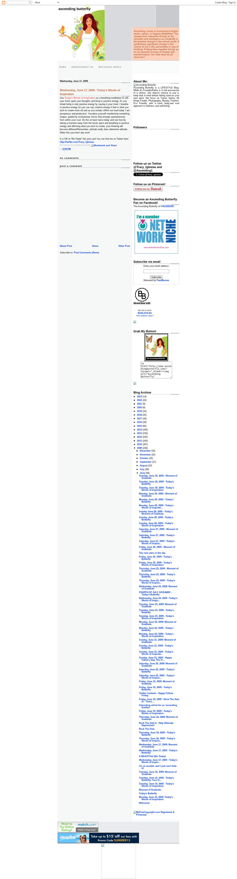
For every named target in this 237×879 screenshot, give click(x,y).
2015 (140, 426)
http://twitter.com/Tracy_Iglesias (77, 142)
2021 (140, 403)
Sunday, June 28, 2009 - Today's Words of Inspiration (156, 524)
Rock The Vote (146, 729)
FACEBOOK (167, 206)
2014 (140, 429)
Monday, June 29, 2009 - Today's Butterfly (156, 500)
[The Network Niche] (156, 253)
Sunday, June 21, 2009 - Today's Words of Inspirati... (156, 652)
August (144, 465)
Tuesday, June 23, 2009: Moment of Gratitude (157, 605)
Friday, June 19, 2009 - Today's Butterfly (155, 688)
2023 (140, 396)
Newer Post (66, 246)
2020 (140, 407)
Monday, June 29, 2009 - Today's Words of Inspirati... (156, 506)
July (142, 469)
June (143, 473)
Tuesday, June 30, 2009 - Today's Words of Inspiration (156, 488)
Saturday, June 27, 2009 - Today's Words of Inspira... (157, 542)
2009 (140, 448)
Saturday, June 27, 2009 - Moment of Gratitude (158, 530)
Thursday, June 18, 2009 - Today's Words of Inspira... (157, 739)
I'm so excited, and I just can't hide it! (157, 767)
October (144, 458)
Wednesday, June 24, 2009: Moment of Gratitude (158, 587)
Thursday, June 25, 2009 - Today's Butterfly (157, 575)
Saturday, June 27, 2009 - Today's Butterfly (157, 536)
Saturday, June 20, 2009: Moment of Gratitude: (158, 664)
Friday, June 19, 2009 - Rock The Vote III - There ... (159, 700)
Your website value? (144, 316)
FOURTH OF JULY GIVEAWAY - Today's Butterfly (155, 593)
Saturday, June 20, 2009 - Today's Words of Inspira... (157, 676)
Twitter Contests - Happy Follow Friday (156, 694)
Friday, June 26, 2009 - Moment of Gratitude (157, 548)
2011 (140, 440)
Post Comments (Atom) (86, 252)
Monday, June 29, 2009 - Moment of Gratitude (158, 494)
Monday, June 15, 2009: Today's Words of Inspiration (156, 798)
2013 (140, 433)
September (146, 462)
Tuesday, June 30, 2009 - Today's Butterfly (156, 482)
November (145, 454)
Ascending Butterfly (74, 9)
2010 (140, 444)
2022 (140, 400)
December (145, 450)
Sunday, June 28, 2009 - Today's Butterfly (156, 518)
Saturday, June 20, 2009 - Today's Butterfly (157, 670)
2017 (140, 418)
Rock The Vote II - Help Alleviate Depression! (156, 724)
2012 (140, 437)
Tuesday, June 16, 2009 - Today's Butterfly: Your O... (156, 779)
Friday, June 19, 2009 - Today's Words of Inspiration (155, 712)
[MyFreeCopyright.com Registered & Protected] (156, 814)
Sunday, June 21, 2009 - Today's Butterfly (156, 646)
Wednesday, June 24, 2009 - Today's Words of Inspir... (158, 599)
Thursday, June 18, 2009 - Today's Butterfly (157, 733)
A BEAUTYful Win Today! (152, 756)
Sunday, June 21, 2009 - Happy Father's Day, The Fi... (155, 658)
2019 (140, 411)
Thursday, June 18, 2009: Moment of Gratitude (158, 718)
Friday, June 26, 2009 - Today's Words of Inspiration (155, 563)
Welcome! (144, 803)
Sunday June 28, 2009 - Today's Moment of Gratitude (156, 512)
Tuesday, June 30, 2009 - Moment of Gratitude (158, 476)
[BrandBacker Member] (142, 304)
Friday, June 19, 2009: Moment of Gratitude (156, 682)
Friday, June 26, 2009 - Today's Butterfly (155, 557)
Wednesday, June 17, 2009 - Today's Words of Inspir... (158, 761)
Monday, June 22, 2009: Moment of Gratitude (157, 623)
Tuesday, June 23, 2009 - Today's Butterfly (156, 611)
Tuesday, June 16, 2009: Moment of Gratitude (157, 773)
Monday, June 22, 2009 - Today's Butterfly (156, 629)
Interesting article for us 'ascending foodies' (158, 706)
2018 (140, 415)
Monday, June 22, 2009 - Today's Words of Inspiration (156, 635)
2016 (140, 422)
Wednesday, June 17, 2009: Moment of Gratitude (158, 745)
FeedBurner (163, 280)
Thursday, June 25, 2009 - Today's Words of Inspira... (157, 581)
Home (95, 246)
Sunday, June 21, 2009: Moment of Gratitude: (157, 640)
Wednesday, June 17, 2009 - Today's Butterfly (158, 751)
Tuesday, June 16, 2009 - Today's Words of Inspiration (156, 784)
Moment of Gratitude (150, 789)
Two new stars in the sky (152, 553)
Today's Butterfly (148, 793)
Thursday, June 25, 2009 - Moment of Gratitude (158, 569)
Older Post (124, 246)
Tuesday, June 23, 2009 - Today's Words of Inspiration (156, 617)
